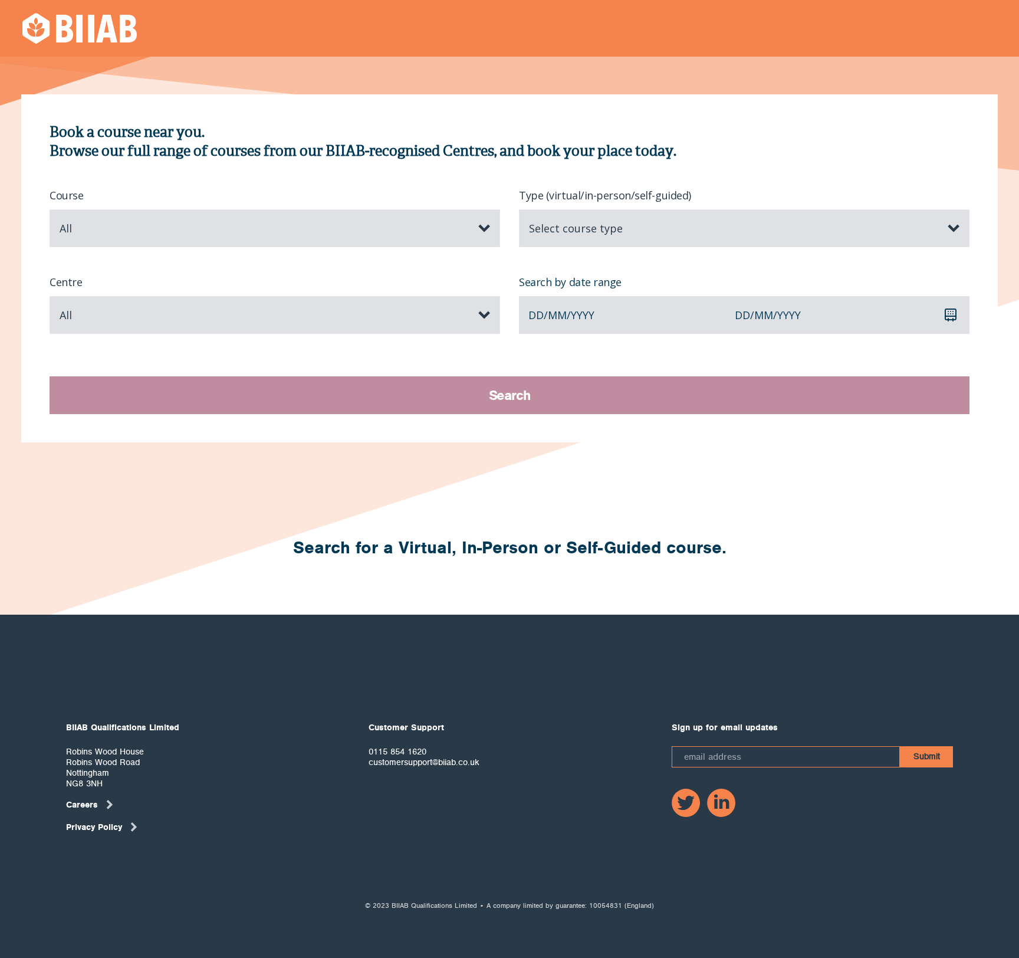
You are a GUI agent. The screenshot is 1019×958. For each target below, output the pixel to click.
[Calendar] (950, 315)
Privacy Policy (94, 827)
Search (510, 395)
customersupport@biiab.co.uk (424, 762)
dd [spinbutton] (536, 315)
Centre (66, 282)
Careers (82, 804)
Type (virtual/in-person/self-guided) (605, 195)
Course (66, 195)
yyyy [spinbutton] (582, 315)
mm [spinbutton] (557, 315)
